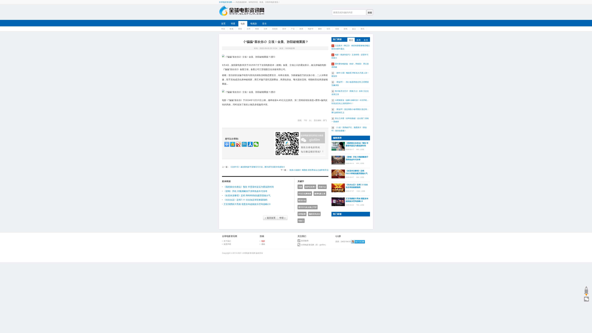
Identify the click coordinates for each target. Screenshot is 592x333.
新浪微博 (304, 240)
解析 (320, 28)
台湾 (248, 28)
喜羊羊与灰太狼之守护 (307, 207)
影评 (284, 28)
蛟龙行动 (302, 200)
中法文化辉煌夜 (304, 193)
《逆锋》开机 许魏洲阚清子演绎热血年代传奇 (245, 191)
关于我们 (227, 241)
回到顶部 (586, 291)
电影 (243, 23)
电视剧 (253, 23)
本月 (366, 39)
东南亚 (275, 28)
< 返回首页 (270, 217)
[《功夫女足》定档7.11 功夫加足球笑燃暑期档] (338, 187)
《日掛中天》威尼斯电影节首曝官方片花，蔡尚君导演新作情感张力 (257, 166)
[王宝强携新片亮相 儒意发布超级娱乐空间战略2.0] (338, 201)
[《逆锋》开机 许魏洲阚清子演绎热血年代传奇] (338, 159)
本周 (358, 39)
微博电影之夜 (319, 193)
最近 (351, 39)
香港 (240, 28)
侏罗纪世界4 (310, 186)
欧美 (231, 28)
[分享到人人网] (250, 144)
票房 (301, 28)
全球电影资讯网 (225, 2)
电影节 (310, 28)
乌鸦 (300, 186)
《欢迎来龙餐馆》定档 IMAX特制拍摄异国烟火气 (247, 195)
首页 (223, 23)
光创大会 (322, 186)
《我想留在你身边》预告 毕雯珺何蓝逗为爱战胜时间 (249, 186)
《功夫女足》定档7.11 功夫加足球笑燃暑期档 (245, 199)
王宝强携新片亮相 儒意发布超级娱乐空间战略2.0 (247, 204)
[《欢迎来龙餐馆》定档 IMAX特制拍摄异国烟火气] (338, 173)
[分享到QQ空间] (232, 144)
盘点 (354, 28)
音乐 (264, 23)
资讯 (362, 28)
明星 (233, 23)
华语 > (282, 217)
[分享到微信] (256, 144)
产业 (293, 28)
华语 (223, 28)
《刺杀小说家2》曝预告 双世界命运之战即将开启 (308, 170)
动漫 (337, 28)
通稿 (263, 244)
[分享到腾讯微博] (244, 144)
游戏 (345, 28)
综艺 (328, 28)
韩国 (257, 28)
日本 (265, 28)
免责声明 (227, 244)
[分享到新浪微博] (238, 144)
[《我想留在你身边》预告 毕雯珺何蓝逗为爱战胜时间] (338, 145)
